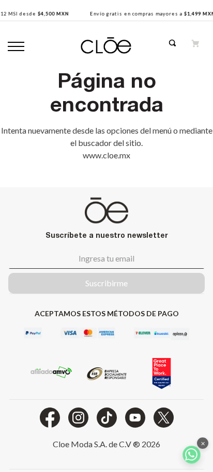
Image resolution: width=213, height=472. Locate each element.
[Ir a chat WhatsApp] (191, 455)
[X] (164, 418)
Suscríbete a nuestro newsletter (106, 235)
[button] (179, 46)
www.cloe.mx (106, 155)
